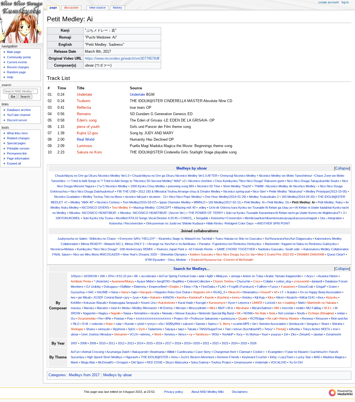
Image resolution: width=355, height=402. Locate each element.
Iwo (73, 297)
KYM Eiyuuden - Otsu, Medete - (166, 259)
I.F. (282, 292)
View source (97, 7)
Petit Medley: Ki (254, 202)
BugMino (178, 281)
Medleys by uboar (191, 168)
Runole (129, 323)
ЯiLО (76, 323)
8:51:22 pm (123, 276)
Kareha (181, 297)
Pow (130, 318)
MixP (221, 308)
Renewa (307, 318)
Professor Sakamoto (204, 318)
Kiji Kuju (260, 297)
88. (136, 276)
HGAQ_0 (219, 292)
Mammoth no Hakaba (321, 302)
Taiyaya (170, 329)
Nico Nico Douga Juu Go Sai (235, 254)
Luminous (84, 146)
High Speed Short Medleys (105, 357)
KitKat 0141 (307, 297)
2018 (177, 343)
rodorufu (97, 323)
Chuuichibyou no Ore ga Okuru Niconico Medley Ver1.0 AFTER (174, 175)
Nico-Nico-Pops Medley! (185, 196)
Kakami (155, 297)
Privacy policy (173, 391)
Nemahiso (141, 313)
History (117, 7)
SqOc (132, 329)
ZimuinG (305, 334)
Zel (286, 334)
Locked (270, 302)
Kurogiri (201, 302)
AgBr (210, 276)
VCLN (134, 334)
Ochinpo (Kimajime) (321, 313)
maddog (290, 302)
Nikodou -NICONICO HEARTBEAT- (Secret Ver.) (153, 212)
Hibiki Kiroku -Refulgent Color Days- (230, 223)
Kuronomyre (217, 302)
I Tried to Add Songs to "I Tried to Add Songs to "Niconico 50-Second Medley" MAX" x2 (127, 181)
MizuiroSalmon (262, 308)
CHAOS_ (187, 218)
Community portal (19, 57)
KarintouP (195, 297)
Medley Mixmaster (144, 308)
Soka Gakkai (199, 362)
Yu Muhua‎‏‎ (252, 334)
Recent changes (18, 67)
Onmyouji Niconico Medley (238, 175)
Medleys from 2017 (84, 375)
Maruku (89, 308)
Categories (57, 375)
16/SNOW (90, 276)
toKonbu (294, 329)
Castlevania (185, 351)
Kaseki (209, 297)
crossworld (301, 281)
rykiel (140, 323)
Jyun (135, 297)
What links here (17, 133)
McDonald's (106, 362)
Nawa (127, 313)
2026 (253, 343)
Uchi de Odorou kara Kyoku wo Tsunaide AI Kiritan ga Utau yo (251, 207)
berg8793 (163, 281)
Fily (196, 286)
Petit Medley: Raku (330, 202)
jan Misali (84, 297)
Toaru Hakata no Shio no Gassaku (238, 238)
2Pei (111, 276)
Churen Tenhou (223, 281)
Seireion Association (272, 323)
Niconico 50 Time (208, 186)
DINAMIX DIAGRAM (310, 254)
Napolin (116, 313)
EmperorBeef (158, 286)
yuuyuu (276, 334)
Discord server (17, 120)
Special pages (16, 143)
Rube (109, 323)
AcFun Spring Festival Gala (177, 276)
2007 (74, 343)
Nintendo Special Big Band (216, 313)
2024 (234, 343)
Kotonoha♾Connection (226, 218)
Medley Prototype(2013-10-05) (326, 191)
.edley (202, 207)
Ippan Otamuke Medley (175, 202)
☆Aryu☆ (310, 276)
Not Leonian (286, 313)
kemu (236, 297)
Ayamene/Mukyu (122, 281)
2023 (225, 343)
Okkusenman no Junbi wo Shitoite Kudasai (174, 223)
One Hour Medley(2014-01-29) (225, 196)
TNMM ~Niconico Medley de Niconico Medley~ (285, 186)
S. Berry (224, 323)
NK (239, 313)
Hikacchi (234, 292)
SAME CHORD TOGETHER (236, 249)
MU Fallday (313, 308)
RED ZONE (155, 362)
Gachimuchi (318, 351)
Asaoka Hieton (328, 276)
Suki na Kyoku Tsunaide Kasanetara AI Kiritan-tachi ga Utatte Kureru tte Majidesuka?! (283, 212)
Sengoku (312, 323)
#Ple (108, 318)
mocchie (287, 308)
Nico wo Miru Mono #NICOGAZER (96, 254)
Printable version (18, 148)
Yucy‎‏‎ (239, 334)
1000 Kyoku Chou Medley (147, 186)
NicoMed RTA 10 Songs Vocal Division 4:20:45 (147, 218)
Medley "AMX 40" (82, 202)
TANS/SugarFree (210, 329)
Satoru (212, 323)
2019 (187, 343)
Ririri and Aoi (339, 318)
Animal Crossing (93, 351)
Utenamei (120, 334)
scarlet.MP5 (241, 323)
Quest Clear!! (336, 254)
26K (102, 276)
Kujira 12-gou (87, 133)
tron (335, 329)
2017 (168, 343)
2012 (121, 343)
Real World (85, 139)
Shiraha (337, 323)
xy (190, 334)
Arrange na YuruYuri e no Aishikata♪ (172, 244)
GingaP (321, 286)
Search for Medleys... (191, 269)
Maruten (102, 308)
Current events (17, 62)
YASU (215, 334)
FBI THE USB (126, 191)
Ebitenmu (140, 286)
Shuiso (90, 329)
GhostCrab (305, 286)
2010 (102, 343)
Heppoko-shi (201, 292)
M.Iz (230, 308)
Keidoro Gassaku (201, 254)
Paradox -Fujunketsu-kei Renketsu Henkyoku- (230, 244)
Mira (212, 308)
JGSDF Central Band (107, 297)
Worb (157, 334)
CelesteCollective (198, 281)
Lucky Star (303, 357)
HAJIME (102, 292)
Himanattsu (250, 292)
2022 (215, 343)
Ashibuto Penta (81, 281)
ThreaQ (281, 329)
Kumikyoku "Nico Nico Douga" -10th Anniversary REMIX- (115, 249)
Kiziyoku (332, 297)
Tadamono (155, 329)
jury (127, 297)
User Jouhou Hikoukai (96, 334)
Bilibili (170, 351)
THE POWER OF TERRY (205, 212)
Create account (328, 2)
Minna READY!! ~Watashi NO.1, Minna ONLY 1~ (113, 244)
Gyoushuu (78, 292)
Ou (73, 318)
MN (276, 308)
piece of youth (88, 127)
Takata (191, 329)
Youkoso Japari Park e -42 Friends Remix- (185, 249)
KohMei (76, 302)
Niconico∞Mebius (62, 249)
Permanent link (17, 153)
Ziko (293, 334)
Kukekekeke (166, 302)
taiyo (181, 329)
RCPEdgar (257, 318)
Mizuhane (242, 308)
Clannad (244, 351)
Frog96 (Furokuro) (241, 286)
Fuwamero (288, 286)
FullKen (262, 286)
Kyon (231, 302)
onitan (341, 313)
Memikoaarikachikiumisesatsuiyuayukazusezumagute (281, 218)
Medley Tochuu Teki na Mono (102, 196)
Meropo (181, 308)
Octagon (122, 362)
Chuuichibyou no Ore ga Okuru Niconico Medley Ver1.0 (92, 175)
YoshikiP (227, 334)
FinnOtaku (208, 286)
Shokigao (77, 329)
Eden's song (87, 120)
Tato (228, 329)
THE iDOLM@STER (154, 357)
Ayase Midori (145, 281)
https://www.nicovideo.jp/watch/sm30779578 (120, 58)
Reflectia (84, 108)
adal (201, 276)
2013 (130, 343)
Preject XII (181, 318)
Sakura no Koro (89, 152)
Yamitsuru (202, 334)
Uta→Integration (331, 218)
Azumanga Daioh (118, 351)
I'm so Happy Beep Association (320, 292)
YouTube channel (18, 115)
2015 (149, 343)
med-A (115, 308)
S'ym (141, 329)
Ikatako (292, 292)
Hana (114, 292)
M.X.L (328, 308)
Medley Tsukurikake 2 (264, 196)
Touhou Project (221, 362)
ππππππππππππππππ (153, 318)
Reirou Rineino (289, 318)
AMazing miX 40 (185, 207)
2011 (111, 343)
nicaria (154, 313)
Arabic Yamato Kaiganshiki (283, 276)
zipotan (318, 334)
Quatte (242, 318)
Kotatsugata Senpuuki (123, 302)
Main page (14, 52)
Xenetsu (169, 334)
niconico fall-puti (135, 196)
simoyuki (104, 329)
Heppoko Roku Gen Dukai (172, 292)
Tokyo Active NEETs (316, 329)
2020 (196, 343)
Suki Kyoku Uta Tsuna (98, 218)
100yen (76, 276)
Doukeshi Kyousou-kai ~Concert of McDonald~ (222, 259)
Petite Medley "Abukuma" (286, 191)
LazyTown (286, 357)
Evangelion (275, 351)
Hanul (124, 292)
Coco (256, 281)
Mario (74, 362)
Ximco (182, 334)
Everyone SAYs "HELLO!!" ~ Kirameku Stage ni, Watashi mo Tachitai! (166, 238)
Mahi (301, 302)
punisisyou (228, 318)
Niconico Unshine (200, 181)
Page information (18, 158)
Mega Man (88, 362)
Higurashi (131, 357)
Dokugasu (111, 286)
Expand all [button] (14, 163)
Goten (333, 286)
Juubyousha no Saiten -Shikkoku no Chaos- (87, 238)
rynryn (151, 323)
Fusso (274, 286)
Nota (272, 313)
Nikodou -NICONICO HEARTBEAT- (93, 212)
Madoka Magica (333, 357)
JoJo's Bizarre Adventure (197, 357)
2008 (83, 343)
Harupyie (146, 292)
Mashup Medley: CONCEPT (152, 207)
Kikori (280, 297)
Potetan (119, 318)
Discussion (71, 7)
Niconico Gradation (67, 196)
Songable (202, 218)
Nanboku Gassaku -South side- (279, 249)
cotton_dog (283, 281)
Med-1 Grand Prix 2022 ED (275, 254)
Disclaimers (240, 391)
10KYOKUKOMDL (67, 218)
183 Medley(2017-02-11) (224, 202)
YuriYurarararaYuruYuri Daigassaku (288, 238)
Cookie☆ (259, 351)
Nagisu (103, 313)
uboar (74, 334)
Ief (275, 292)
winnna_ (145, 334)
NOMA (248, 313)
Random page (16, 72)
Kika (270, 297)
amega (235, 276)
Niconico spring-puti (236, 191)
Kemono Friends (228, 357)
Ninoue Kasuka (185, 313)
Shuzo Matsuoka (176, 362)
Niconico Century (108, 202)
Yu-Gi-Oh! (296, 362)
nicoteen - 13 (157, 196)
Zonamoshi (333, 334)
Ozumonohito (87, 318)
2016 (159, 343)
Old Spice (137, 362)
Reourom (322, 318)
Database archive (19, 110)
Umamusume (243, 362)
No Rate (260, 313)
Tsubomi (83, 101)
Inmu (174, 357)
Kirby (273, 357)
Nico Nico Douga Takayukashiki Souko (313, 181)
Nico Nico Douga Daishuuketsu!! (92, 191)
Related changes (18, 138)
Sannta (200, 323)
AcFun (75, 351)
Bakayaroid (140, 351)
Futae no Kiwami (296, 351)
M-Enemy (166, 308)
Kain (145, 297)
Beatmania (157, 351)
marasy (76, 308)
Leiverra (243, 302)
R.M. (85, 323)
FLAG (222, 286)
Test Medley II (121, 207)
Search (6, 85)
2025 (243, 343)
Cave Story (203, 351)
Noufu (301, 313)
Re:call (272, 318)
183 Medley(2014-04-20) (298, 196)
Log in (345, 2)
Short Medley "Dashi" (237, 186)
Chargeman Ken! (225, 351)
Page (53, 7)
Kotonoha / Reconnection (126, 223)
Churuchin (243, 281)
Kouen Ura (148, 302)
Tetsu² (268, 329)
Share (325, 323)
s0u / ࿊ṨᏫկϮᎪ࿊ (169, 323)
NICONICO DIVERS (95, 207)
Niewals (167, 313)
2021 (206, 343)
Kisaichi (291, 297)
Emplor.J (175, 286)
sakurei (188, 323)
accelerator (148, 276)
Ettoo (187, 286)
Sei (254, 323)
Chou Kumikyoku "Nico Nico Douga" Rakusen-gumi (249, 181)
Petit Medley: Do (278, 202)
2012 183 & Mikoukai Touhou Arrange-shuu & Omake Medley (179, 191)
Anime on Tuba (253, 276)
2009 (93, 343)
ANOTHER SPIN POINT (273, 223)
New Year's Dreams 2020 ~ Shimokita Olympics (155, 254)
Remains (84, 114)
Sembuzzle (296, 323)
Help (10, 77)
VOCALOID (278, 362)
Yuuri (265, 334)
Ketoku (247, 297)
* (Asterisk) (101, 281)
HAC (91, 292)
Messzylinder (198, 308)
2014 (140, 343)
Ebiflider (125, 286)
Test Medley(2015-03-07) (140, 202)
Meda (126, 308)
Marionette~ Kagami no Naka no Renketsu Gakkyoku (301, 244)
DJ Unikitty (93, 286)
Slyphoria (119, 329)
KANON (168, 297)
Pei (100, 318)
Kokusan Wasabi (94, 302)
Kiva (320, 297)
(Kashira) (223, 297)
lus (280, 302)
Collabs (268, 281)
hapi (134, 292)
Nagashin (89, 313)
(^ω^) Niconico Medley (112, 186)
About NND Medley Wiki (207, 391)
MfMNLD (200, 202)
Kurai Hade (185, 302)
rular (119, 323)
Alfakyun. (222, 276)
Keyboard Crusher (254, 357)
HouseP (265, 292)
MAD (317, 357)
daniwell (316, 281)
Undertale (84, 95)
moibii (299, 308)
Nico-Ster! (259, 191)
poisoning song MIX (181, 186)
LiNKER (257, 302)
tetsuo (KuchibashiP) (248, 329)
